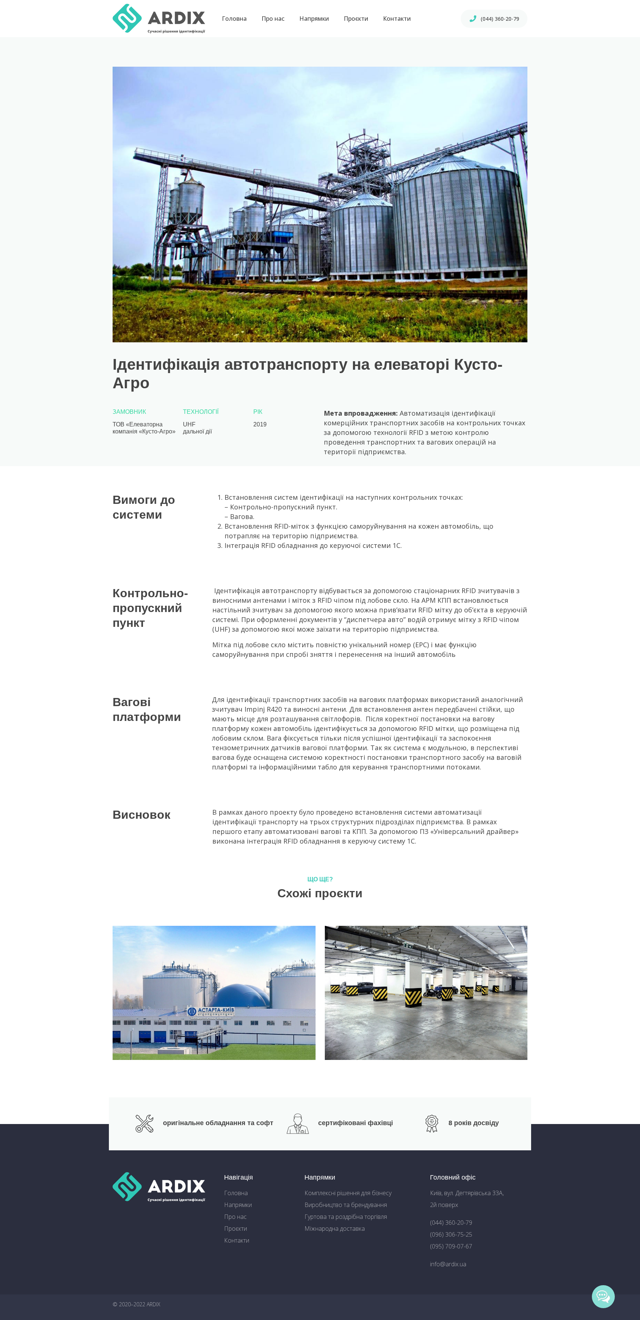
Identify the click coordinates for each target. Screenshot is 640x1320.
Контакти (397, 18)
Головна (234, 18)
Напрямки (314, 18)
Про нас (272, 18)
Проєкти (356, 18)
